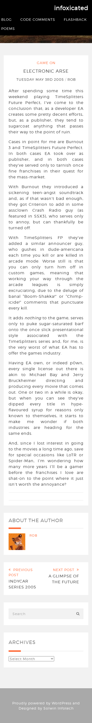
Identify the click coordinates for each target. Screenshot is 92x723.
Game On (46, 63)
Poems (8, 28)
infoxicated (71, 7)
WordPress (61, 703)
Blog (6, 19)
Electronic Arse (46, 71)
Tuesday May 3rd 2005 (40, 79)
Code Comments (37, 19)
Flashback (75, 19)
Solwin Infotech (58, 708)
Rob (71, 79)
